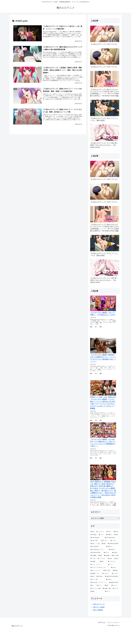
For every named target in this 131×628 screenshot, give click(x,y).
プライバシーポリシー (113, 622)
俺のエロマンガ (99, 604)
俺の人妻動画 (98, 610)
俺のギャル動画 (99, 607)
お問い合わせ (101, 622)
